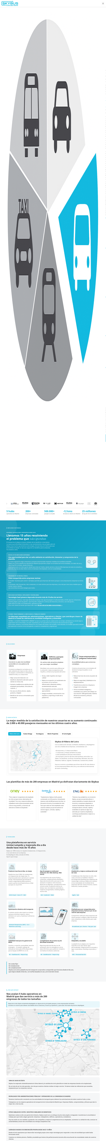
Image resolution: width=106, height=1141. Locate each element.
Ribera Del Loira (15, 734)
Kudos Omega (27, 734)
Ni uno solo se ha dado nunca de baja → (50, 605)
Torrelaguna (40, 734)
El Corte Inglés (66, 734)
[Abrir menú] (103, 3)
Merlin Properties (52, 734)
